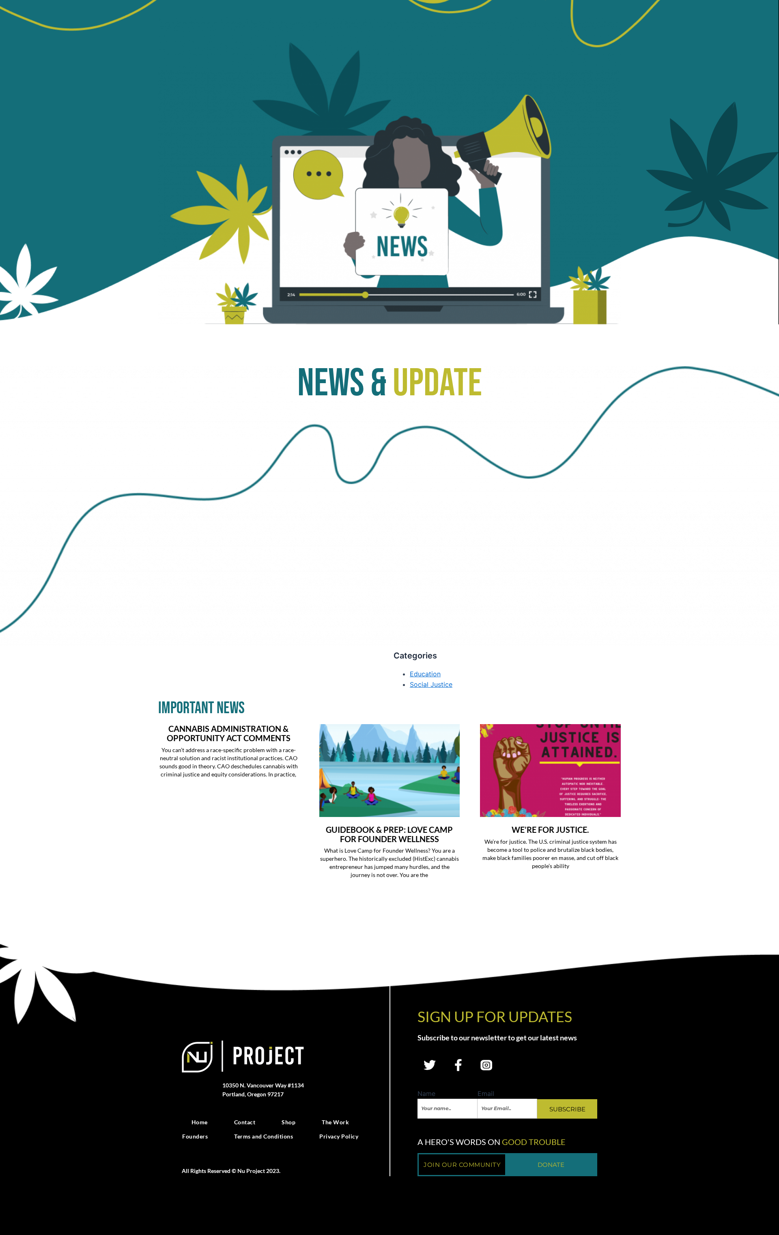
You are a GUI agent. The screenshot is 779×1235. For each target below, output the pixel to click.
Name (426, 1093)
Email (486, 1093)
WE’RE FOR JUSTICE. (550, 829)
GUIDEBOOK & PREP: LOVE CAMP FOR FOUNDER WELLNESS (389, 834)
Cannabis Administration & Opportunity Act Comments (229, 733)
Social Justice (431, 684)
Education (425, 674)
